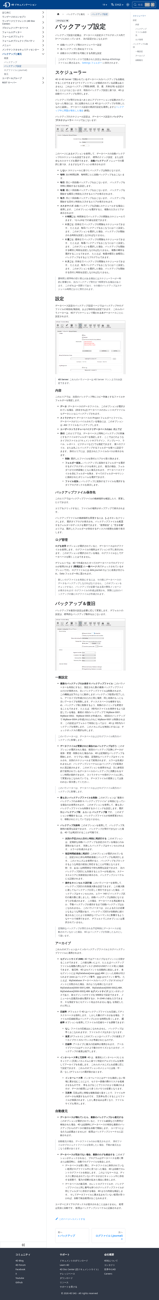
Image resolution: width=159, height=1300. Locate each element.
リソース (64, 1282)
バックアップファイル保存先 (141, 32)
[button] (24, 12)
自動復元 (139, 60)
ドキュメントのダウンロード (74, 1260)
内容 (137, 24)
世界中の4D (110, 1269)
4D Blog (20, 1260)
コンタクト (109, 1264)
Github (19, 1282)
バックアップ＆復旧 (140, 45)
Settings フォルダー (92, 62)
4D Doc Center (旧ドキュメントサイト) (79, 1269)
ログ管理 (139, 39)
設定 (135, 20)
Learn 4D (64, 1264)
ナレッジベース (67, 1273)
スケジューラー (139, 15)
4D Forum (21, 1264)
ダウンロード (66, 1278)
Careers (108, 1273)
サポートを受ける (68, 1286)
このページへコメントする (72, 1218)
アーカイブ (140, 55)
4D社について (111, 1260)
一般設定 (139, 51)
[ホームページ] (58, 14)
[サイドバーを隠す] (23, 1245)
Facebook (20, 1269)
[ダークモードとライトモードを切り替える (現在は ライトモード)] (127, 4)
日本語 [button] (118, 4)
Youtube (20, 1278)
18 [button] (103, 4)
